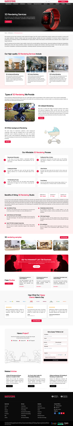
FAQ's (6, 408)
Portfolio (6, 411)
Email (45, 338)
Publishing (39, 411)
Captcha (46, 353)
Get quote (41, 118)
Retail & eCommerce (41, 408)
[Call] (2, 181)
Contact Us (63, 1)
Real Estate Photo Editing (25, 411)
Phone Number (58, 342)
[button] (69, 4)
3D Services (22, 3)
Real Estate (40, 406)
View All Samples (64, 237)
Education (39, 413)
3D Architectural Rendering (12, 74)
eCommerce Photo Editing (26, 413)
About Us (6, 406)
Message (46, 346)
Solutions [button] (57, 3)
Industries (51, 3)
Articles (6, 417)
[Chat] (2, 175)
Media (39, 409)
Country (45, 342)
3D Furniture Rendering (55, 74)
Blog (5, 415)
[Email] (2, 178)
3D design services (40, 202)
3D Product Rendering (33, 74)
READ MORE (21, 286)
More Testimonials (36, 320)
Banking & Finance (41, 415)
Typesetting (23, 406)
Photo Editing (23, 409)
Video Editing (23, 415)
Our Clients (7, 413)
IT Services (29, 3)
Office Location (58, 409)
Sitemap (6, 409)
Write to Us (57, 407)
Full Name (46, 334)
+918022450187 (58, 405)
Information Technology (42, 417)
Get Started (8, 21)
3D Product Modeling (25, 417)
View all (9, 283)
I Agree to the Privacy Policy (50, 357)
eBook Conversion (24, 408)
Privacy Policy (8, 424)
